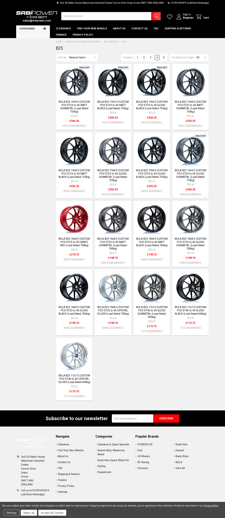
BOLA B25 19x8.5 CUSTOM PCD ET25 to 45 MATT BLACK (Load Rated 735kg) (74, 173)
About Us (119, 28)
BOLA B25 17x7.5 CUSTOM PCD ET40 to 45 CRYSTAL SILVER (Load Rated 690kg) (74, 379)
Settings (11, 513)
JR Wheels (143, 456)
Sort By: (62, 57)
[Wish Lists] (170, 16)
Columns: (128, 57)
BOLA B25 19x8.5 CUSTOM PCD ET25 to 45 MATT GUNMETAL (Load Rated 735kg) (190, 106)
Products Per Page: (183, 57)
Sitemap (62, 491)
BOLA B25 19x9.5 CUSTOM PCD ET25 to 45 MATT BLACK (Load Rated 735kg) (113, 105)
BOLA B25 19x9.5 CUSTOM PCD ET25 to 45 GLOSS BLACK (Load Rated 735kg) (152, 105)
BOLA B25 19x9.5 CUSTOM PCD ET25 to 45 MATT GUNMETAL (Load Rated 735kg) (74, 106)
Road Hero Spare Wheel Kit (113, 460)
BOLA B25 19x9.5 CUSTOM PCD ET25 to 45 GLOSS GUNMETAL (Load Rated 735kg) (190, 175)
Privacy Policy (83, 34)
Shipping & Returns (178, 28)
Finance (61, 34)
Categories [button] (27, 28)
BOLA (178, 462)
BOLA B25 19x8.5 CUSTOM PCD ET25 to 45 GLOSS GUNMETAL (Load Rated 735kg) (113, 175)
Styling (101, 466)
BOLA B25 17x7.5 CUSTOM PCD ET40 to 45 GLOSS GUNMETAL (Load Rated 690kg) (152, 312)
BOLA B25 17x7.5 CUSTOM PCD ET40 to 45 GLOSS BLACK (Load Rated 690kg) (190, 310)
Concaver (142, 468)
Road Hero (181, 444)
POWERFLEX (145, 444)
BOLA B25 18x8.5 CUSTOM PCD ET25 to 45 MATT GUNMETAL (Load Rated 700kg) (113, 243)
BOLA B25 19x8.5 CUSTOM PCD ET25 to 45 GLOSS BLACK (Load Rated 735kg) (152, 173)
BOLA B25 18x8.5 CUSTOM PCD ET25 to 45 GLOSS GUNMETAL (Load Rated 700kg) (190, 243)
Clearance (63, 28)
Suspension (104, 472)
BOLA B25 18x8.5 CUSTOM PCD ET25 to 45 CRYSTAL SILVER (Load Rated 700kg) (113, 310)
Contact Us (139, 28)
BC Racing (143, 462)
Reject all (28, 513)
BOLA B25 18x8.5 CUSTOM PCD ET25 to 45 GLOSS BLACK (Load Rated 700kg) (74, 310)
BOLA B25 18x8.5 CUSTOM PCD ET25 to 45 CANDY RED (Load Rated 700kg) (74, 242)
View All (180, 468)
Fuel (139, 450)
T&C (156, 28)
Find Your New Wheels (92, 28)
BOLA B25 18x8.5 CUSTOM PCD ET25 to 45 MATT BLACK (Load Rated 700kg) (152, 242)
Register (188, 17)
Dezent (179, 450)
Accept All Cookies (52, 513)
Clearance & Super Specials (113, 444)
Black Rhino (182, 456)
